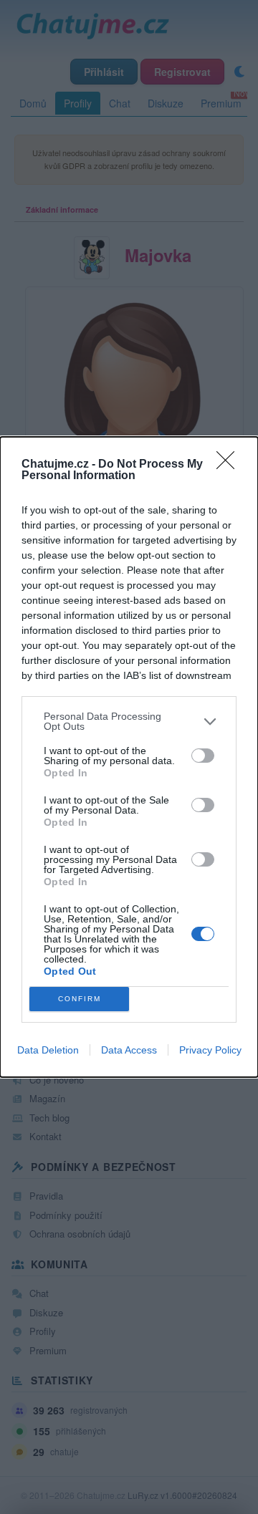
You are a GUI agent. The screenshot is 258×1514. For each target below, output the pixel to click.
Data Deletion (48, 1050)
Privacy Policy (210, 1050)
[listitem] (129, 721)
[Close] (230, 464)
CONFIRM (79, 999)
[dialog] (129, 757)
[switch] (202, 755)
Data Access (129, 1050)
